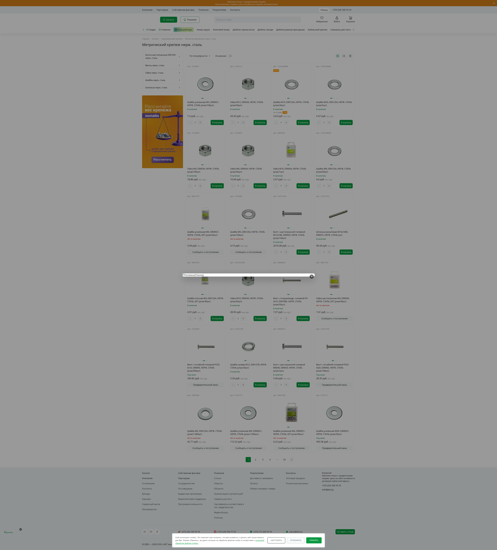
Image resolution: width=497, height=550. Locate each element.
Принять (314, 540)
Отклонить (295, 540)
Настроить (276, 540)
